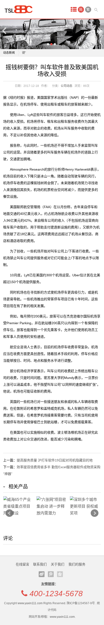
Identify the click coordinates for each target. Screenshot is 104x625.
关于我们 (57, 564)
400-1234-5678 (56, 593)
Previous (4, 30)
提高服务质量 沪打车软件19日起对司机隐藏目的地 (55, 460)
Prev (9, 513)
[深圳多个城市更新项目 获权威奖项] (85, 506)
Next (99, 30)
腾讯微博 (51, 574)
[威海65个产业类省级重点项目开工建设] (18, 506)
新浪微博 (42, 574)
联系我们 (40, 564)
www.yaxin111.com (30, 603)
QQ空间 (60, 574)
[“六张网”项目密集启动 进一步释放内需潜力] (52, 506)
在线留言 (22, 564)
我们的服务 (76, 564)
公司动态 (66, 86)
